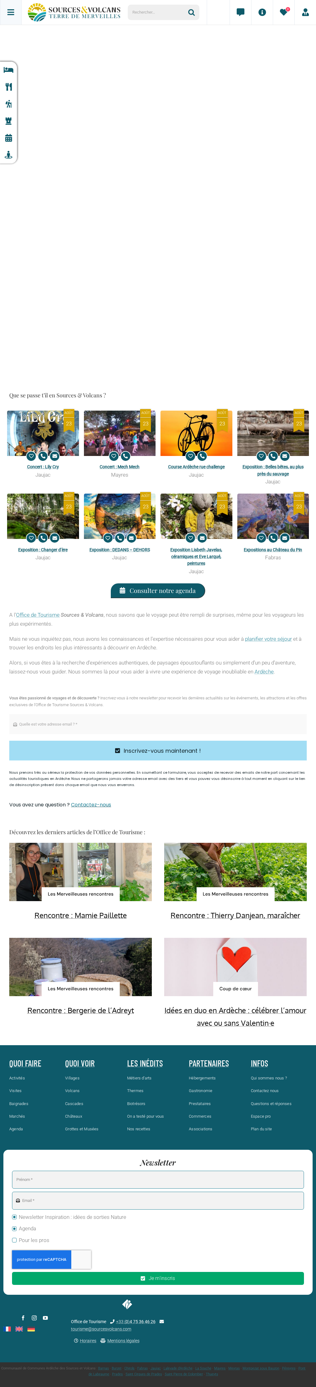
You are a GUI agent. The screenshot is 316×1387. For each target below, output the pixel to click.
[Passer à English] (19, 1329)
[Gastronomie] (8, 87)
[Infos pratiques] (262, 12)
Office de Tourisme (38, 615)
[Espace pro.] (305, 12)
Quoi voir (80, 1063)
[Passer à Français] (7, 1329)
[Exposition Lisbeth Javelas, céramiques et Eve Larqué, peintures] (196, 516)
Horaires (88, 1340)
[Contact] (240, 12)
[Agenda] (8, 138)
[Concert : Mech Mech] (120, 433)
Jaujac (156, 1368)
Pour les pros (34, 1240)
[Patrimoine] (8, 121)
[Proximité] (8, 155)
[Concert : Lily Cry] (43, 433)
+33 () (136, 1321)
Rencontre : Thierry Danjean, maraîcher (235, 915)
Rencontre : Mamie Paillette (81, 915)
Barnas (103, 1368)
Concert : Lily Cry (43, 466)
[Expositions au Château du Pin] (273, 516)
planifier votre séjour (268, 639)
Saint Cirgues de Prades (144, 1374)
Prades (117, 1374)
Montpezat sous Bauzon (261, 1368)
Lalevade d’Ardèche (178, 1368)
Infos (259, 1063)
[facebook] (23, 1317)
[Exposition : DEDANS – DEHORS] (120, 516)
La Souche (203, 1368)
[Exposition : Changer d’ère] (43, 516)
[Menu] (11, 12)
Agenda (27, 1228)
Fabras (142, 1368)
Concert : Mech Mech (119, 466)
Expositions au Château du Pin (273, 549)
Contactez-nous (91, 804)
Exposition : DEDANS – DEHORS (119, 549)
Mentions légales (123, 1340)
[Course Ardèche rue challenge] (196, 433)
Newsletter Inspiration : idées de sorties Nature (72, 1217)
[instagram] (34, 1317)
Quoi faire (25, 1063)
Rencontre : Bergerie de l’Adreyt (80, 1010)
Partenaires (209, 1063)
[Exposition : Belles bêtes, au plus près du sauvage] (273, 433)
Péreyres (289, 1368)
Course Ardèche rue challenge (196, 466)
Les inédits (145, 1063)
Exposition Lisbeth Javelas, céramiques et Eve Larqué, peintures (196, 556)
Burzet (117, 1368)
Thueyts (212, 1374)
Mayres (220, 1368)
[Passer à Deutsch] (31, 1329)
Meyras (234, 1368)
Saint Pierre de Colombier (184, 1374)
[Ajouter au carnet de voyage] (31, 456)
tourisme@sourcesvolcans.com (101, 1329)
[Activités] (8, 104)
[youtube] (45, 1317)
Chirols (129, 1368)
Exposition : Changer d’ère (43, 549)
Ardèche (264, 672)
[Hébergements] (8, 70)
